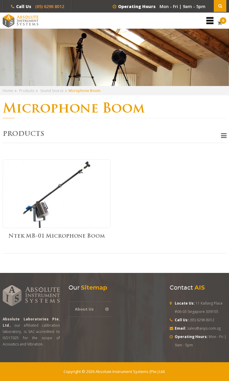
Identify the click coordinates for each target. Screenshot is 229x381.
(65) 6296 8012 (49, 6)
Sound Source (52, 90)
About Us (84, 309)
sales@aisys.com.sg (204, 328)
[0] (220, 23)
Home (8, 90)
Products (26, 90)
